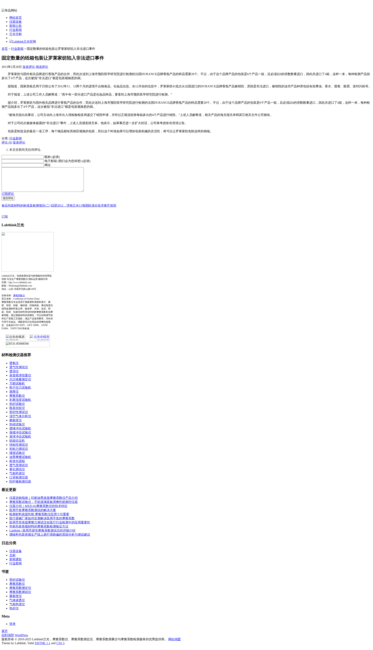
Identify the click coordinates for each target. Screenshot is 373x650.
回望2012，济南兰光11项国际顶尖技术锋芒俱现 (83, 205)
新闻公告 (15, 25)
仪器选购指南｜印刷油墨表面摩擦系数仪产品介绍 (43, 497)
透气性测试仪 (18, 367)
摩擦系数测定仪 (20, 588)
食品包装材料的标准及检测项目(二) (26, 205)
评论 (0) (7, 142)
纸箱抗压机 (17, 440)
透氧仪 (14, 363)
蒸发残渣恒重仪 (20, 375)
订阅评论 (8, 193)
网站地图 (174, 639)
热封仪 (14, 608)
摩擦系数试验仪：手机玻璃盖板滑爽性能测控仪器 (43, 502)
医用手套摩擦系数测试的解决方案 (32, 510)
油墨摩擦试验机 (20, 457)
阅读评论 (42, 66)
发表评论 (29, 66)
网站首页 (15, 17)
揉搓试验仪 (17, 453)
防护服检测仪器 (20, 481)
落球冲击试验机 (20, 436)
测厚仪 (14, 391)
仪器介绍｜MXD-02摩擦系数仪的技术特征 (38, 506)
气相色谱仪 (17, 473)
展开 (5, 631)
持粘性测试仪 (18, 444)
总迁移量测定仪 (20, 379)
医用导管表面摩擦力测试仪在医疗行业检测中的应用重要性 (49, 522)
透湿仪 (14, 371)
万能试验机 (17, 383)
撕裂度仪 (15, 420)
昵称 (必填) (52, 157)
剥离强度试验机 (20, 399)
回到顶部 (8, 635)
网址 (47, 165)
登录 (12, 623)
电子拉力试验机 (20, 387)
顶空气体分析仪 (20, 416)
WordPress (21, 635)
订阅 (5, 216)
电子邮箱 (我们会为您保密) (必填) (67, 161)
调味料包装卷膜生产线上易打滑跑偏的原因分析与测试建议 (49, 534)
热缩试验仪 (17, 424)
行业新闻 (15, 30)
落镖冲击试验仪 (20, 432)
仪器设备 (15, 21)
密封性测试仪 (18, 412)
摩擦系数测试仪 (20, 592)
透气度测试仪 (18, 465)
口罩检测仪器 (18, 477)
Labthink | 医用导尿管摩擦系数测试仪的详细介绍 (42, 530)
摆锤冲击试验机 (20, 428)
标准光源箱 (17, 461)
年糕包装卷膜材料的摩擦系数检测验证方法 (38, 526)
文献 (12, 555)
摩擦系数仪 (19, 295)
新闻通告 (15, 559)
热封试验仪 (17, 404)
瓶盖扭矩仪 (17, 408)
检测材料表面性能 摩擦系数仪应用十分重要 (39, 514)
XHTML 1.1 (42, 643)
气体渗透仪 (17, 600)
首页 (5, 48)
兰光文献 (15, 34)
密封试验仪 (17, 579)
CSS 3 (60, 643)
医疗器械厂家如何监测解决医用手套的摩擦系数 (42, 518)
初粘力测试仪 (18, 448)
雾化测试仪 (17, 469)
